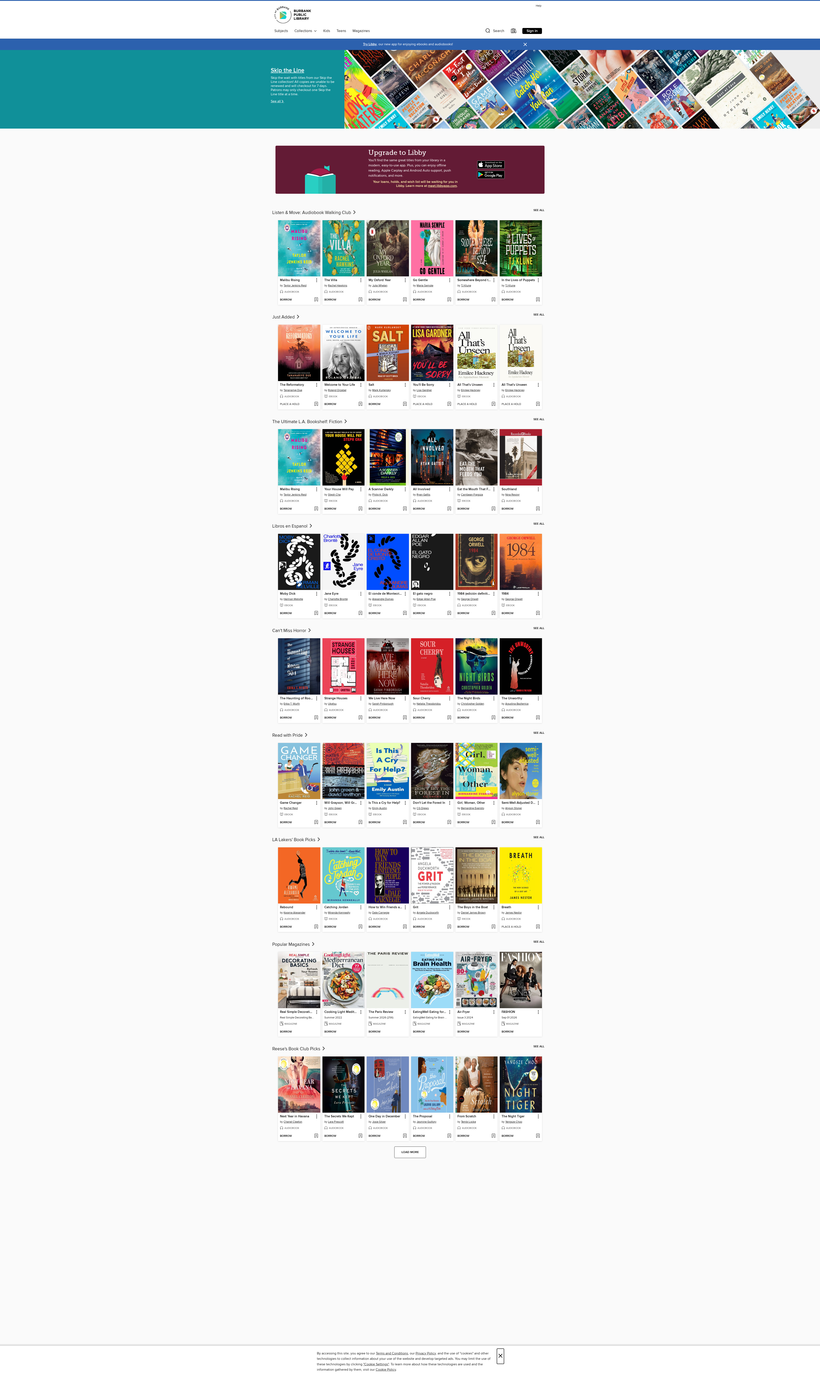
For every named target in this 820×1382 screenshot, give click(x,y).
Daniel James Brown (473, 912)
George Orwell (469, 599)
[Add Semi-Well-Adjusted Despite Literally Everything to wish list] (537, 822)
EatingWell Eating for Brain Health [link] (430, 1012)
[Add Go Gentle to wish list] (449, 300)
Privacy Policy (426, 1353)
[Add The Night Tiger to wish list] (537, 1136)
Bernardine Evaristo (472, 808)
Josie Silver (379, 1122)
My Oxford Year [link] (380, 280)
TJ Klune (466, 285)
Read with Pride (288, 735)
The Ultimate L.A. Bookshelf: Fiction (307, 422)
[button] (494, 32)
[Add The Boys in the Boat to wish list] (493, 927)
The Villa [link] (330, 280)
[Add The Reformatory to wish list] (316, 404)
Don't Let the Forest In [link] (429, 803)
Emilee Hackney (470, 390)
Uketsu (332, 704)
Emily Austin (379, 808)
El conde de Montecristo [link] (386, 594)
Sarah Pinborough (383, 704)
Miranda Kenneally (339, 912)
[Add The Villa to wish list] (360, 300)
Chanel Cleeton (293, 1122)
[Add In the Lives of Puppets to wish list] (537, 300)
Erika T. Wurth (292, 704)
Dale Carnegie (380, 912)
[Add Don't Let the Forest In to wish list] (449, 822)
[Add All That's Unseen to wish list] (493, 404)
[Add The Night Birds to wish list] (493, 718)
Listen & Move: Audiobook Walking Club (312, 213)
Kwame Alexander (294, 912)
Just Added (284, 317)
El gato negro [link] (423, 594)
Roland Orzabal (337, 390)
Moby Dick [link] (288, 594)
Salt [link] (371, 385)
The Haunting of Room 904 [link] (297, 698)
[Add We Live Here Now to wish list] (404, 718)
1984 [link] (505, 594)
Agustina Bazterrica (517, 704)
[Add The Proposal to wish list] (449, 1136)
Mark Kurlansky (381, 390)
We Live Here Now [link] (382, 698)
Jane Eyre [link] (331, 594)
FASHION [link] (508, 1012)
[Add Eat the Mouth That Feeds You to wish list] (493, 509)
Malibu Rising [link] (290, 280)
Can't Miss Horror (289, 631)
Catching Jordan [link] (336, 907)
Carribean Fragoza (472, 494)
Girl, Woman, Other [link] (471, 803)
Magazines (361, 31)
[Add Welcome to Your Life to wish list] (360, 404)
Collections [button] (304, 31)
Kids (326, 31)
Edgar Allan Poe (426, 599)
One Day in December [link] (384, 1116)
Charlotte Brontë (338, 599)
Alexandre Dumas (383, 599)
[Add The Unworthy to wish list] (537, 718)
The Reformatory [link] (292, 385)
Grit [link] (415, 907)
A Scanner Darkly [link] (381, 489)
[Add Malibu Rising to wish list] (316, 300)
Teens (341, 31)
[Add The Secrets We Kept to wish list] (360, 1136)
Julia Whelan (379, 285)
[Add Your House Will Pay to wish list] (360, 509)
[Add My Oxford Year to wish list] (404, 300)
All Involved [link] (421, 489)
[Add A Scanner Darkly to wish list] (404, 509)
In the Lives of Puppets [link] (518, 280)
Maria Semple (425, 285)
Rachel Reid (291, 808)
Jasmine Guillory (426, 1122)
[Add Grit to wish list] (449, 927)
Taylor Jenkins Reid (295, 285)
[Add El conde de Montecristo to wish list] (404, 613)
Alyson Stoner (513, 808)
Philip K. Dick (380, 494)
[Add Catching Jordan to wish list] (360, 927)
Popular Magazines (291, 944)
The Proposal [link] (422, 1116)
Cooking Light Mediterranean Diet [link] (341, 1012)
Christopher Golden (472, 704)
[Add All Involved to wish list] (449, 509)
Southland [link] (509, 489)
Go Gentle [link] (420, 280)
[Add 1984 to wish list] (537, 613)
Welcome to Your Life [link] (339, 385)
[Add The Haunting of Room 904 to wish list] (316, 718)
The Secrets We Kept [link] (339, 1116)
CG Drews (423, 808)
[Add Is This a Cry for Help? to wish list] (404, 822)
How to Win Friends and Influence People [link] (386, 907)
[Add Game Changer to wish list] (316, 822)
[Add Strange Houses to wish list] (360, 718)
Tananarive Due (293, 390)
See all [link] (538, 210)
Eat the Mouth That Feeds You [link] (474, 489)
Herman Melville (293, 599)
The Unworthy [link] (512, 698)
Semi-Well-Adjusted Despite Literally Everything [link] (519, 803)
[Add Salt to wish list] (404, 404)
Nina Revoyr (512, 494)
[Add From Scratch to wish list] (493, 1136)
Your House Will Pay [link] (339, 489)
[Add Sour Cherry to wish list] (449, 718)
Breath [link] (506, 907)
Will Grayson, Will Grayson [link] (341, 803)
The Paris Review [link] (381, 1012)
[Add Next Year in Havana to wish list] (316, 1136)
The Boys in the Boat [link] (472, 907)
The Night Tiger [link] (513, 1116)
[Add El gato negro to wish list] (449, 613)
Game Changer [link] (291, 803)
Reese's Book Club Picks (296, 1049)
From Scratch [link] (466, 1116)
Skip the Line (287, 70)
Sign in (532, 31)
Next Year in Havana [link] (294, 1116)
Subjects (281, 31)
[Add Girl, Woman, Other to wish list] (493, 822)
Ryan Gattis (423, 494)
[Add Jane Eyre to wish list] (360, 613)
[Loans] (513, 32)
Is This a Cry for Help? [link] (384, 803)
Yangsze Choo (513, 1122)
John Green (335, 808)
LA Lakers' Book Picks (294, 840)
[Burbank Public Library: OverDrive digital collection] (292, 15)
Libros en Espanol (290, 526)
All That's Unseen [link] (470, 385)
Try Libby (370, 44)
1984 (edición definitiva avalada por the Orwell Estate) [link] (474, 594)
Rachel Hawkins (337, 285)
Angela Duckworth (428, 912)
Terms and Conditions (392, 1353)
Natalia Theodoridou (429, 704)
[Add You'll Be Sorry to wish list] (449, 404)
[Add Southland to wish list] (537, 509)
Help (538, 5)
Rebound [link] (286, 907)
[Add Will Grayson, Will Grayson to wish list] (360, 822)
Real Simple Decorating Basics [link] (297, 1012)
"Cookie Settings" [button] (376, 1364)
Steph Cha (334, 494)
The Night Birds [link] (468, 698)
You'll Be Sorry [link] (423, 385)
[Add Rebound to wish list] (316, 927)
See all (276, 101)
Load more (410, 1152)
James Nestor (513, 912)
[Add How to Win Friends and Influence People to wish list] (404, 927)
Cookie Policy (386, 1369)
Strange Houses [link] (335, 698)
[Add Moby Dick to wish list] (316, 613)
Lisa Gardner (424, 390)
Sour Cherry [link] (421, 698)
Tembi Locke (468, 1122)
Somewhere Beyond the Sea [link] (474, 280)
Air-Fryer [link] (463, 1012)
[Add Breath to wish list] (537, 927)
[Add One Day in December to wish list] (404, 1136)
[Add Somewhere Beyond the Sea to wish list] (493, 300)
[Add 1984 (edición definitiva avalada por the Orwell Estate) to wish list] (493, 613)
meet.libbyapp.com (442, 186)
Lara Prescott (336, 1122)
